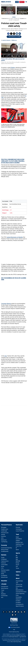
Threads (14, 33)
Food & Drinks (4, 595)
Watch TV (22, 1)
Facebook (8, 33)
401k (2, 538)
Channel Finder (19, 581)
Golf (17, 566)
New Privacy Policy (14, 625)
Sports (18, 553)
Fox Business (6, 1)
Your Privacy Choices (15, 627)
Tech (17, 534)
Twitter (11, 33)
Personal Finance (6, 525)
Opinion (18, 572)
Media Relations (19, 590)
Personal (18, 527)
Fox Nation (18, 602)
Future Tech (18, 546)
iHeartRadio (15, 615)
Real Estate (19, 525)
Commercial (19, 529)
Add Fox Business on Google (14, 36)
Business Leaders (5, 570)
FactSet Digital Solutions (14, 636)
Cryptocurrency (4, 561)
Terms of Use (19, 584)
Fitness (14, 17)
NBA (17, 557)
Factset (18, 635)
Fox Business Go (19, 604)
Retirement (4, 540)
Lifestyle (3, 584)
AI (16, 547)
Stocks (2, 557)
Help (14, 629)
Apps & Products (20, 606)
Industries (3, 571)
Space (17, 549)
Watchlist (4, 581)
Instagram (9, 612)
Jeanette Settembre (6, 40)
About (17, 578)
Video (17, 575)
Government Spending (6, 547)
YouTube (12, 612)
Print (17, 33)
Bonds (2, 566)
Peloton (13, 67)
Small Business (4, 551)
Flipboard (15, 612)
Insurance (3, 536)
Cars (2, 592)
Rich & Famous (4, 588)
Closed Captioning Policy (14, 631)
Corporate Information (21, 591)
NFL (17, 555)
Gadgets (18, 540)
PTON (10, 201)
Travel (2, 590)
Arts (2, 597)
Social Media (19, 538)
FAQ (17, 588)
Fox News (18, 600)
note (5, 356)
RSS (21, 612)
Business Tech (19, 542)
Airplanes (3, 593)
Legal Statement (22, 636)
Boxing (17, 562)
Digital (17, 537)
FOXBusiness (14, 40)
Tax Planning (4, 541)
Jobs (17, 582)
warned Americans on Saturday (15, 237)
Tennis (17, 568)
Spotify (12, 615)
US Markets (4, 559)
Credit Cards (4, 531)
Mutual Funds (4, 577)
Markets (3, 555)
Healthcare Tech (20, 544)
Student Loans (4, 529)
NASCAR (18, 561)
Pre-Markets (4, 575)
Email (20, 33)
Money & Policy (4, 549)
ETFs (2, 568)
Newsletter (24, 612)
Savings (3, 534)
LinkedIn (18, 612)
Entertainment (4, 586)
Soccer (17, 564)
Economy (4, 545)
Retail (2, 573)
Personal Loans (4, 532)
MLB (17, 559)
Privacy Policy (19, 586)
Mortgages (3, 527)
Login (17, 1)
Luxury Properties (20, 531)
